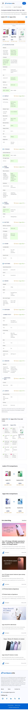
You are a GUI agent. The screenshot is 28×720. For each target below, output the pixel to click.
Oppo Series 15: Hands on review (10, 655)
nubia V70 (5, 37)
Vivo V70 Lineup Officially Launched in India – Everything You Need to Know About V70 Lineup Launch (13, 542)
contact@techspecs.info (9, 692)
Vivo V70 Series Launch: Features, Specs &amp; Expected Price (13, 575)
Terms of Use (17, 705)
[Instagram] (2, 698)
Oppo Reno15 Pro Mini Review (9, 624)
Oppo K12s (13, 37)
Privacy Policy (10, 705)
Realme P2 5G (21, 37)
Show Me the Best (14, 21)
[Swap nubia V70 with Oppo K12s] (10, 35)
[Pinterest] (19, 698)
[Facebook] (6, 698)
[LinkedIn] (11, 698)
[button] (14, 96)
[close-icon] (9, 28)
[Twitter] (15, 698)
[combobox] (21, 30)
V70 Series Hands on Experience (10, 594)
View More (24, 520)
